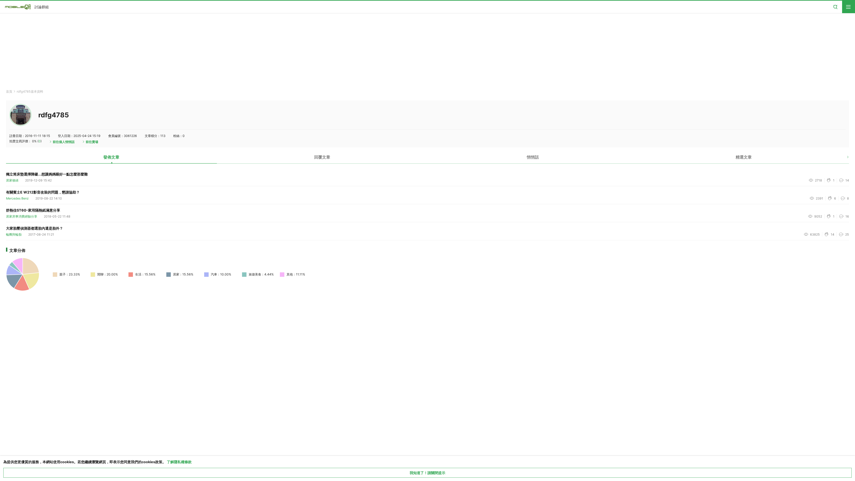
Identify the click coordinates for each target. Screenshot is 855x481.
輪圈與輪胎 (14, 234)
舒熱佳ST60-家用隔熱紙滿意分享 (33, 210)
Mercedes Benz (17, 198)
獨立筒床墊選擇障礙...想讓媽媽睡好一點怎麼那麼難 (47, 174)
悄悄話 (533, 157)
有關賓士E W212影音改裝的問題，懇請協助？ (43, 192)
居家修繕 (12, 180)
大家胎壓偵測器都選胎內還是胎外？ (34, 228)
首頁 (9, 91)
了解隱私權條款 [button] (179, 462)
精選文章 (744, 157)
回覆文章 (322, 157)
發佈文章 (111, 157)
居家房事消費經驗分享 (21, 216)
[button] (844, 158)
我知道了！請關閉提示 (427, 473)
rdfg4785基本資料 (30, 91)
